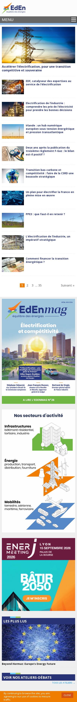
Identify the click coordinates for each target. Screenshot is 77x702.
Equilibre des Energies (13, 8)
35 (40, 285)
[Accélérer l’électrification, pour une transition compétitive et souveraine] (38, 45)
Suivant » (67, 285)
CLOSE (67, 695)
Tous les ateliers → (63, 682)
